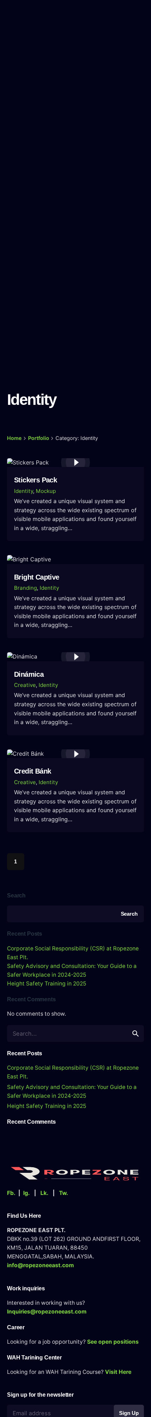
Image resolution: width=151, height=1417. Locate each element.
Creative (25, 685)
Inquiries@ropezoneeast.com (46, 1311)
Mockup (46, 491)
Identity (23, 491)
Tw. (63, 1193)
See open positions (113, 1341)
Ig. (26, 1193)
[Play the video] (75, 462)
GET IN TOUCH (126, 16)
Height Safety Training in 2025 (46, 983)
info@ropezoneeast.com (40, 1265)
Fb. (11, 1193)
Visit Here (118, 1372)
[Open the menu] (20, 14)
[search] (135, 1033)
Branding (25, 587)
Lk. (44, 1193)
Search (16, 895)
